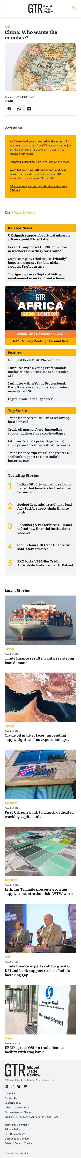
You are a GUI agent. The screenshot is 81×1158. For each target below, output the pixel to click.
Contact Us (11, 1098)
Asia (8, 26)
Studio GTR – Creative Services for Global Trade (31, 1117)
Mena (9, 1038)
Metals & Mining (23, 212)
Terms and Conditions (17, 1125)
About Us (10, 1093)
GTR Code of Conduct (17, 1139)
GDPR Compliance (15, 1134)
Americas (11, 803)
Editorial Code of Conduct (19, 1143)
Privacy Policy (12, 1129)
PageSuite (24, 1153)
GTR (10, 101)
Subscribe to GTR (14, 1103)
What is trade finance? (17, 1107)
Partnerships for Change (18, 1112)
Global (9, 649)
